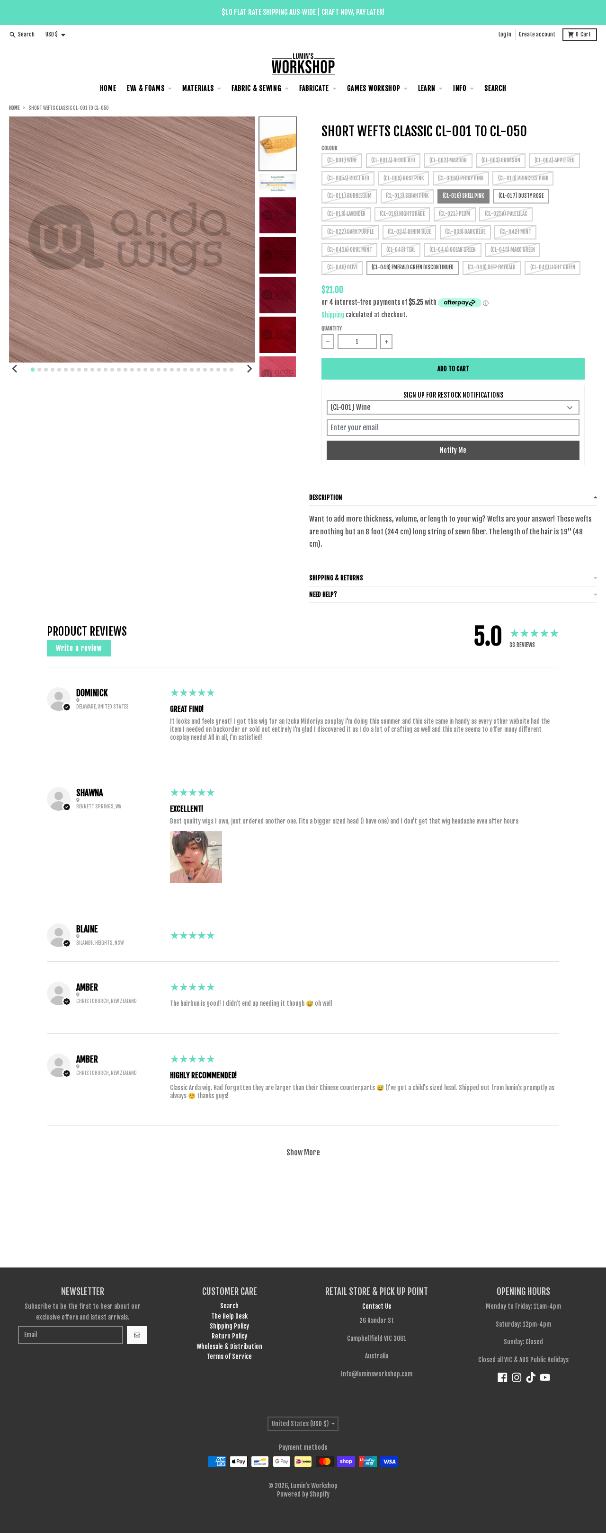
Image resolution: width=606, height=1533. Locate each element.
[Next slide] (249, 369)
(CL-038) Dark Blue (465, 232)
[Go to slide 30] (225, 370)
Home (14, 108)
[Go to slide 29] (218, 370)
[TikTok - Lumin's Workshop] (531, 1377)
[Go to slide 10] (92, 370)
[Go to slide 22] (172, 370)
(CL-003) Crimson (500, 160)
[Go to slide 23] (178, 370)
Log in (505, 34)
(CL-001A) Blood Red (393, 160)
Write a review (79, 648)
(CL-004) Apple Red (555, 160)
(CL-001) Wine (342, 160)
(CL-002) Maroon (448, 160)
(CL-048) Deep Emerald (492, 267)
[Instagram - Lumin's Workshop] (516, 1377)
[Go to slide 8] (79, 370)
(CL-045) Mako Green (512, 250)
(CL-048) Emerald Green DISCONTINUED (413, 267)
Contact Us (376, 1306)
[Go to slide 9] (86, 370)
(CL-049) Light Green (552, 267)
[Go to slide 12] (105, 370)
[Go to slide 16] (132, 370)
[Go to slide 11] (99, 370)
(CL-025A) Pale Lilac (506, 214)
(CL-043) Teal (400, 250)
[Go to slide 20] (158, 370)
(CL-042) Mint (515, 232)
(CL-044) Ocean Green (452, 250)
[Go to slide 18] (145, 370)
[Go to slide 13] (112, 370)
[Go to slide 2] (39, 370)
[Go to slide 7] (72, 370)
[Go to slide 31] (231, 370)
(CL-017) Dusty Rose (521, 196)
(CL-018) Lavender (346, 214)
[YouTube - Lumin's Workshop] (545, 1377)
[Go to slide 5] (59, 370)
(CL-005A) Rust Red (348, 178)
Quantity (331, 329)
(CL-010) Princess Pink (523, 178)
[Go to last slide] (15, 369)
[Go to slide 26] (198, 370)
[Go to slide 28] (212, 370)
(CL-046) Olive (342, 267)
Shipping (332, 315)
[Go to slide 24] (185, 370)
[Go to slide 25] (192, 370)
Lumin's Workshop (314, 1485)
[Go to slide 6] (66, 370)
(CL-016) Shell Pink (463, 196)
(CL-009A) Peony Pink (460, 178)
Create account (537, 34)
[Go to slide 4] (52, 370)
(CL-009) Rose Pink (403, 178)
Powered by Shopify (303, 1494)
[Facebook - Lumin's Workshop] (502, 1377)
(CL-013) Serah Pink (407, 196)
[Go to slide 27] (205, 370)
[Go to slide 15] (125, 370)
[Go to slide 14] (119, 370)
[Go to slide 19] (152, 370)
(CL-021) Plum (454, 214)
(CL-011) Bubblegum (349, 196)
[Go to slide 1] (32, 370)
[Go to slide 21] (165, 370)
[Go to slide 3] (46, 370)
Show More (303, 1152)
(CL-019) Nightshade (402, 214)
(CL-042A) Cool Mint (349, 250)
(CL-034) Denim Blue (409, 232)
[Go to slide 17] (139, 370)
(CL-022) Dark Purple (350, 232)
